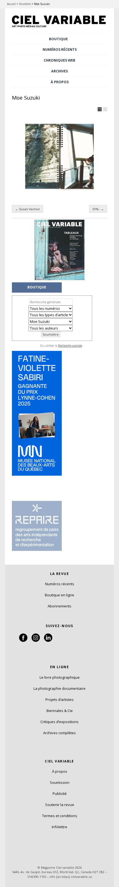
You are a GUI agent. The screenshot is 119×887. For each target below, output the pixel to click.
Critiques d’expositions (59, 721)
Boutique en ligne (59, 594)
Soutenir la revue (59, 804)
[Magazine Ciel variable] (59, 28)
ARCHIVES (59, 71)
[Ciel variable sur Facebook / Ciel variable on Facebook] (23, 640)
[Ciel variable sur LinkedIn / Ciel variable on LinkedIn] (48, 640)
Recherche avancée (70, 346)
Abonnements (59, 606)
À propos (59, 771)
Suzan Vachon (27, 209)
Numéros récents (59, 583)
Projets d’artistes (59, 699)
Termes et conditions (59, 815)
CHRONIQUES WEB (59, 60)
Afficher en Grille (100, 109)
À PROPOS (60, 82)
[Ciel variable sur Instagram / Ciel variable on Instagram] (36, 640)
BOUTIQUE (58, 39)
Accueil (11, 4)
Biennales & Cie (59, 710)
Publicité (60, 793)
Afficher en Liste (105, 109)
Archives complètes (59, 732)
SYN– (98, 209)
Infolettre (59, 826)
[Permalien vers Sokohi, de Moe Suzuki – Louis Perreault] (59, 156)
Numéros (25, 4)
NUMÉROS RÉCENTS (60, 49)
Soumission (59, 782)
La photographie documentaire (59, 688)
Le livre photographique (60, 677)
